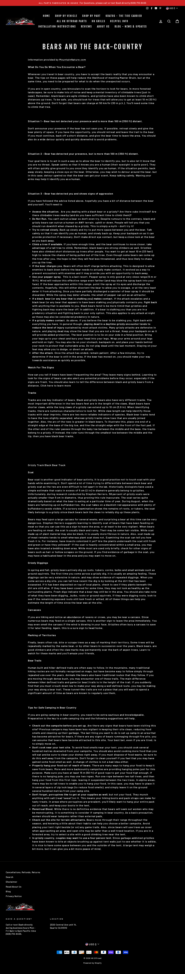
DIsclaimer (11, 881)
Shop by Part (91, 15)
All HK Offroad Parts (72, 21)
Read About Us (13, 886)
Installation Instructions (57, 26)
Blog (8, 891)
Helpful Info (119, 21)
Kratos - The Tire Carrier (124, 15)
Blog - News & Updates (131, 26)
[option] (92, 2)
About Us (103, 26)
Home (46, 15)
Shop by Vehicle (66, 15)
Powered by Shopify (92, 963)
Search (9, 877)
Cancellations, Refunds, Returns (23, 872)
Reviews (86, 26)
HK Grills (98, 21)
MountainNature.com (72, 59)
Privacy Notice (14, 896)
